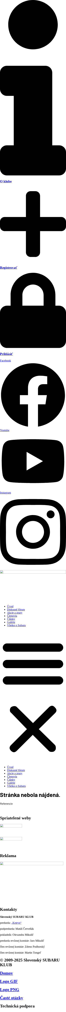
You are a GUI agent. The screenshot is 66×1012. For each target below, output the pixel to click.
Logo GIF (9, 981)
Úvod (10, 606)
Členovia (12, 615)
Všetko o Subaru (16, 625)
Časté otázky (11, 998)
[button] (33, 696)
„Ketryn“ (16, 922)
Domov (6, 973)
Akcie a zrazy (14, 612)
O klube (6, 181)
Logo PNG (9, 989)
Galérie (11, 622)
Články (11, 618)
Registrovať (8, 267)
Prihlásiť (6, 354)
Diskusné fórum (16, 609)
